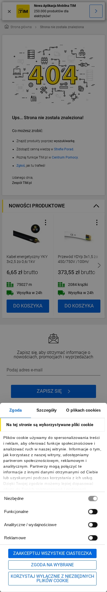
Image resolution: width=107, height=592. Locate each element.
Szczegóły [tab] (46, 410)
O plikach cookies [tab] (83, 410)
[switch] (92, 511)
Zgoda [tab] (15, 410)
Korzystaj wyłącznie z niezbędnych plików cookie (52, 578)
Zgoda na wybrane (52, 564)
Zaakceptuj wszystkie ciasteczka (52, 553)
